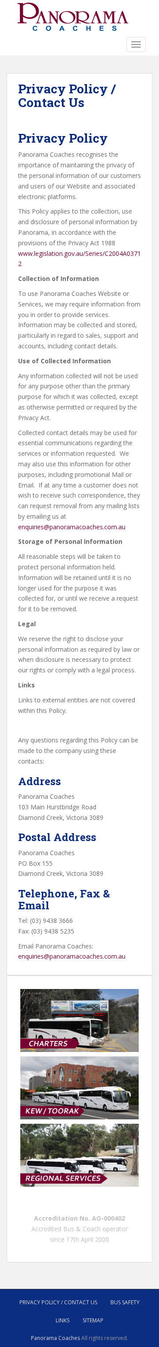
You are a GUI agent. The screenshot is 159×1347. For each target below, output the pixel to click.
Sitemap (93, 1320)
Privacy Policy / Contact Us (58, 1302)
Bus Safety (125, 1302)
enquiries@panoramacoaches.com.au (71, 527)
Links (62, 1320)
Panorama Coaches (55, 1338)
